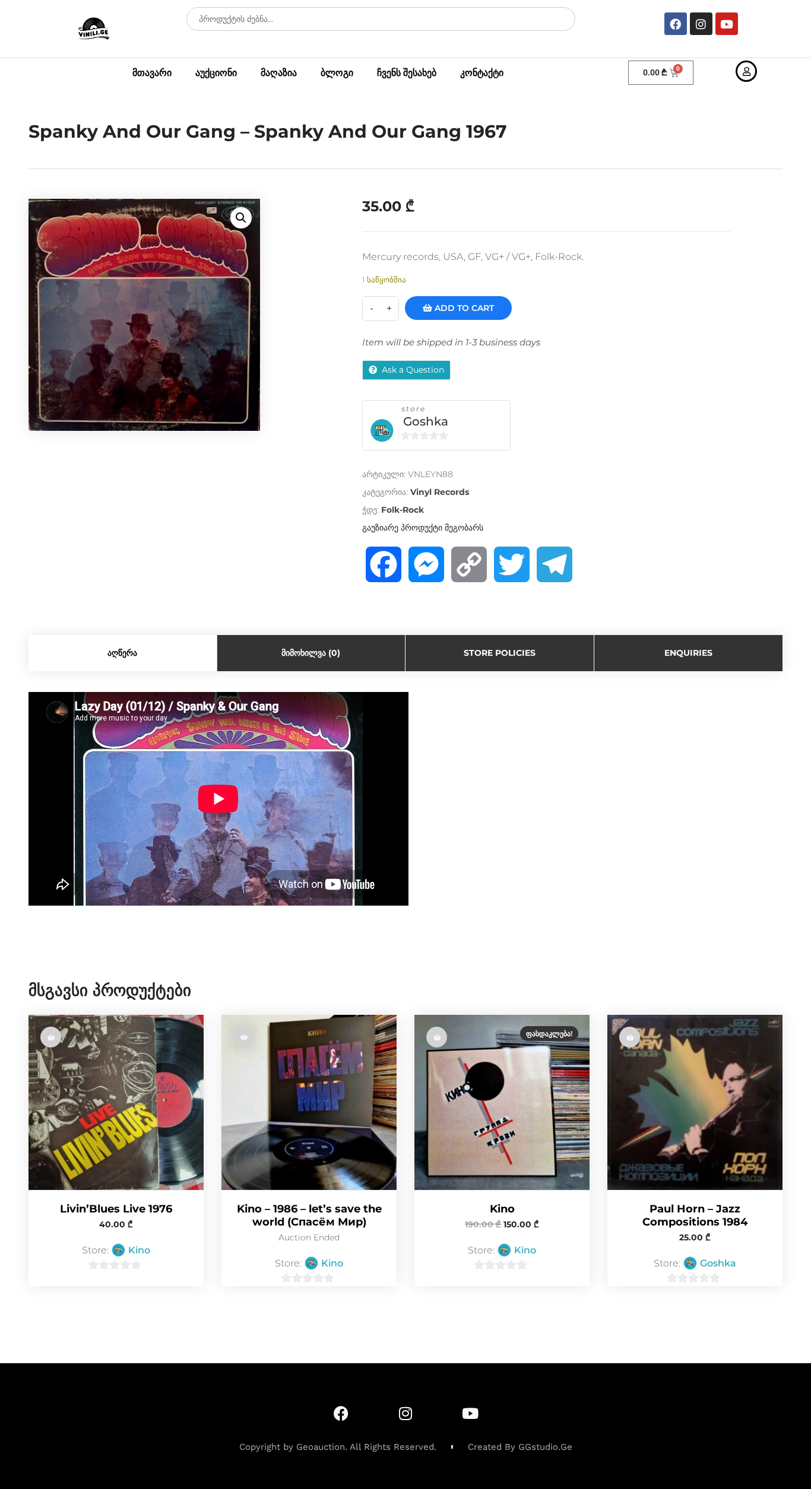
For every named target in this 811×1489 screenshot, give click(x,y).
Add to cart (463, 308)
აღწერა (122, 652)
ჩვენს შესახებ (406, 72)
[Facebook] (675, 23)
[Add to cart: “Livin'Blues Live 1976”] (50, 1037)
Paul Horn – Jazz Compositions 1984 (694, 1215)
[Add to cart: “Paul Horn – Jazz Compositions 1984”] (629, 1037)
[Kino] (502, 1102)
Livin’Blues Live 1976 (116, 1208)
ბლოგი (337, 72)
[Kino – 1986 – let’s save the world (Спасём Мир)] (309, 1102)
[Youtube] (726, 23)
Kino (139, 1250)
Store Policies (500, 652)
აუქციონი (216, 72)
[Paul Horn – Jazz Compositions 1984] (695, 1102)
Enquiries (688, 652)
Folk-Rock (402, 509)
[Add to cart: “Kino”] (436, 1037)
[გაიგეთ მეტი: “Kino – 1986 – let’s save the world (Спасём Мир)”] (243, 1037)
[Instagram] (701, 23)
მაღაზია (279, 72)
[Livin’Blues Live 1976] (116, 1102)
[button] (241, 217)
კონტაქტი (481, 72)
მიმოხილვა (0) (310, 652)
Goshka (425, 421)
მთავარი (152, 72)
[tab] (122, 653)
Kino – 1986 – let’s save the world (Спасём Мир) (309, 1215)
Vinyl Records (439, 492)
